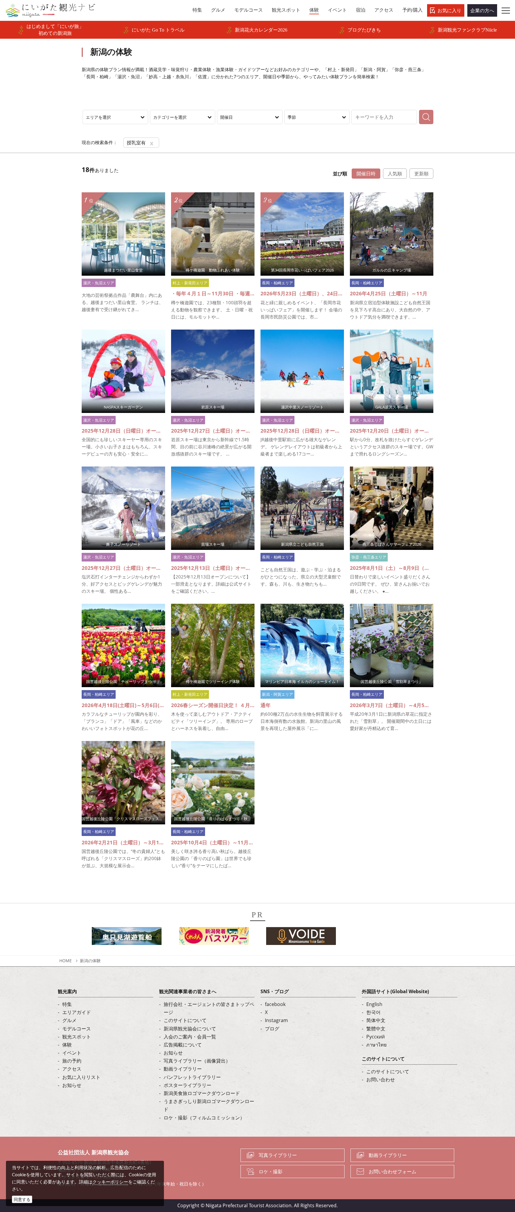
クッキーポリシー (110, 1182)
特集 (67, 1004)
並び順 (340, 173)
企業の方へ (482, 10)
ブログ (272, 1028)
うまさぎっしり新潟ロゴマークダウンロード (209, 1105)
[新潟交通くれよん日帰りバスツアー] (214, 938)
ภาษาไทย (376, 1044)
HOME (65, 960)
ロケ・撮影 (271, 1171)
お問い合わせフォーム (392, 1171)
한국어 (373, 1012)
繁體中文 (375, 1028)
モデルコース (76, 1028)
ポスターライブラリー (187, 1085)
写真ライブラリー (278, 1155)
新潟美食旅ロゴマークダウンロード (202, 1093)
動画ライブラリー (183, 1069)
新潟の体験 (90, 960)
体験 (67, 1044)
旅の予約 (71, 1060)
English (374, 1004)
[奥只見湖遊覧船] (127, 938)
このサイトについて (185, 1020)
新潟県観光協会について (190, 1028)
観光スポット (76, 1036)
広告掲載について (183, 1044)
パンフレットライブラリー (192, 1077)
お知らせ (71, 1085)
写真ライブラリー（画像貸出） (197, 1060)
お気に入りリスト (81, 1077)
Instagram (276, 1020)
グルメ (69, 1020)
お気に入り (449, 10)
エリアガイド (76, 1012)
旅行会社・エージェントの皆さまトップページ (209, 1008)
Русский (375, 1036)
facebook (275, 1004)
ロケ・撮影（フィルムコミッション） (204, 1117)
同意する (22, 1199)
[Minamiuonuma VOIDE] (301, 938)
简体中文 (375, 1020)
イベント (71, 1052)
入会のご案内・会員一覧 (190, 1036)
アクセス (71, 1069)
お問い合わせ (380, 1079)
